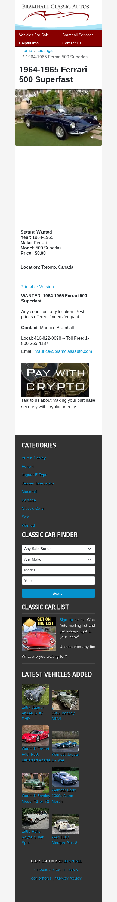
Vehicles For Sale (34, 35)
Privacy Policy (68, 879)
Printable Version (37, 287)
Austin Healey (34, 458)
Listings (45, 50)
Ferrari (27, 466)
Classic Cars (33, 508)
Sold (25, 517)
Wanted (28, 525)
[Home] (58, 14)
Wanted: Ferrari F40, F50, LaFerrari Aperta (36, 754)
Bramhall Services (77, 35)
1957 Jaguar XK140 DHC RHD (33, 713)
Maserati (29, 491)
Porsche (29, 500)
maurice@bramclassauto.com (63, 351)
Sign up (66, 619)
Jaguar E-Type (34, 474)
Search (59, 593)
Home (26, 50)
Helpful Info (29, 43)
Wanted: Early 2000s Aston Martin (64, 796)
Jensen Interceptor (38, 483)
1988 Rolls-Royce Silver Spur (33, 837)
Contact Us (71, 43)
